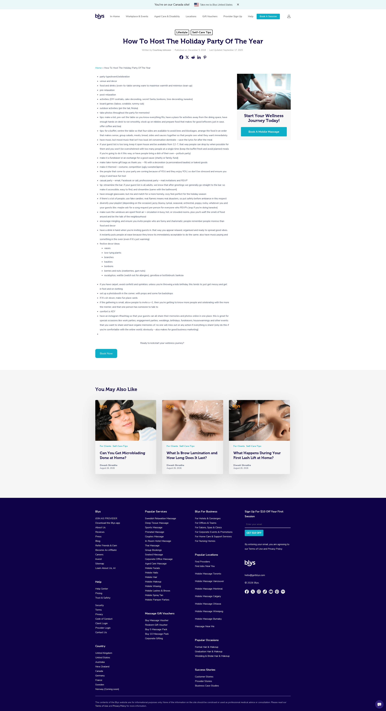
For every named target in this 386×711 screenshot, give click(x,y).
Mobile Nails (151, 572)
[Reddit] (193, 57)
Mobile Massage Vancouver (209, 581)
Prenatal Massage (154, 532)
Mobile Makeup (153, 581)
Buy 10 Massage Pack (157, 634)
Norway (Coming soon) (107, 689)
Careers (99, 554)
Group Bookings (153, 550)
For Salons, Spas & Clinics (208, 527)
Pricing (98, 593)
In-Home (115, 16)
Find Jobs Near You (205, 566)
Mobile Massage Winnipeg (209, 611)
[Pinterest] (204, 57)
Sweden (99, 684)
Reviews (99, 532)
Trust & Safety (102, 597)
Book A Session (268, 16)
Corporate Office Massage (159, 559)
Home (98, 68)
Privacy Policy (275, 549)
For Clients (105, 446)
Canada (99, 671)
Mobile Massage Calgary (208, 596)
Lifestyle (182, 32)
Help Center (101, 588)
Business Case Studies (207, 685)
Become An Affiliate (106, 550)
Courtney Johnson (162, 50)
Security (99, 605)
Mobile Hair (151, 577)
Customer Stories (204, 676)
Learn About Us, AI (105, 568)
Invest (98, 559)
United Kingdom (103, 653)
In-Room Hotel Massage (158, 541)
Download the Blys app (107, 523)
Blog (97, 541)
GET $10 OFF (254, 533)
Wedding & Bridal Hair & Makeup (212, 656)
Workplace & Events (137, 16)
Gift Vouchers (209, 16)
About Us (100, 527)
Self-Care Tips (201, 32)
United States (102, 657)
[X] (187, 57)
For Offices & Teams (205, 523)
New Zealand (102, 666)
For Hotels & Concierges (208, 518)
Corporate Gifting (154, 638)
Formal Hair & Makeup (206, 647)
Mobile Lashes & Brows (157, 590)
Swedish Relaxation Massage (160, 518)
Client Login (101, 623)
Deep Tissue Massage (157, 523)
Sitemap (99, 563)
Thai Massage (152, 545)
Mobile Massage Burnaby (208, 619)
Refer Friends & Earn (106, 545)
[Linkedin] (199, 57)
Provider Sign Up (232, 16)
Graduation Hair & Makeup (208, 651)
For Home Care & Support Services (213, 536)
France (98, 680)
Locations (191, 16)
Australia (100, 662)
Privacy (99, 614)
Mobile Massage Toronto (208, 573)
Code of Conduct (103, 619)
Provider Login (103, 628)
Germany (100, 675)
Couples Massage (154, 536)
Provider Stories (203, 681)
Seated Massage (154, 554)
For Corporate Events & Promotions (214, 532)
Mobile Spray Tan (154, 595)
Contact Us (101, 632)
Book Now (106, 353)
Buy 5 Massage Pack (156, 629)
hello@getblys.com (255, 575)
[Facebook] (181, 57)
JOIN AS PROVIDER (106, 518)
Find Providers (202, 561)
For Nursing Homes (205, 541)
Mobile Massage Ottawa (208, 603)
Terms (98, 609)
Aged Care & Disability (167, 16)
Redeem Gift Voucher (156, 625)
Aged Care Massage (156, 563)
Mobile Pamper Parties (157, 599)
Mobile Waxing (153, 586)
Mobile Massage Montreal (209, 588)
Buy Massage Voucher (156, 620)
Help (250, 16)
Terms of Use (256, 549)
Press (98, 536)
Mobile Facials (152, 568)
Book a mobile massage (263, 132)
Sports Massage (153, 527)
